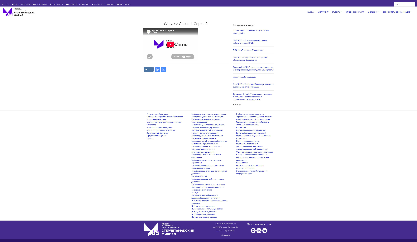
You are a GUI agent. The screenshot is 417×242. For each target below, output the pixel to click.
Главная (310, 12)
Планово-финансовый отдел (247, 141)
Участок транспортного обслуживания (251, 171)
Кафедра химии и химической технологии (208, 184)
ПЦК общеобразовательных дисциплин (207, 209)
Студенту (336, 12)
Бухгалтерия (241, 138)
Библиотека (241, 127)
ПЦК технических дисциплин (202, 206)
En (2, 4)
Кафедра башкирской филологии (204, 144)
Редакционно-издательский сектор (250, 165)
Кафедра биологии (199, 176)
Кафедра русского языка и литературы (207, 136)
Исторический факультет (156, 119)
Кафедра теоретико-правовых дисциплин (208, 187)
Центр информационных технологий (251, 133)
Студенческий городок (245, 168)
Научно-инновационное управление (251, 130)
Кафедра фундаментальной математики (207, 117)
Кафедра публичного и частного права (207, 146)
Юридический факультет (156, 136)
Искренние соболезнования (244, 77)
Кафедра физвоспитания (201, 190)
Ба (7, 4)
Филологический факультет (157, 114)
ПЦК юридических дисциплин (203, 214)
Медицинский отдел (244, 174)
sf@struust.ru (225, 235)
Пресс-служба (242, 163)
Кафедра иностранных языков (203, 138)
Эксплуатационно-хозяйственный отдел (252, 149)
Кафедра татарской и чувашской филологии (209, 141)
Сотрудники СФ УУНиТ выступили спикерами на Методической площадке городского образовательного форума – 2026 (252, 96)
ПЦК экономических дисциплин (204, 217)
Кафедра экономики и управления (205, 127)
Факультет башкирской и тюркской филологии (165, 117)
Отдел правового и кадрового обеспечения (253, 136)
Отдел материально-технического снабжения (254, 152)
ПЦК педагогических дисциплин (204, 212)
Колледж (150, 138)
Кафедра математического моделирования (208, 114)
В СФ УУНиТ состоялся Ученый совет (248, 50)
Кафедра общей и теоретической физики (207, 125)
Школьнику (372, 12)
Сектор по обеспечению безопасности (251, 155)
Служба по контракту (355, 12)
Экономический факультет (157, 133)
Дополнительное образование (396, 12)
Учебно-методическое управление (250, 114)
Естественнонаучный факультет (159, 127)
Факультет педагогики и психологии (161, 130)
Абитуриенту (323, 12)
